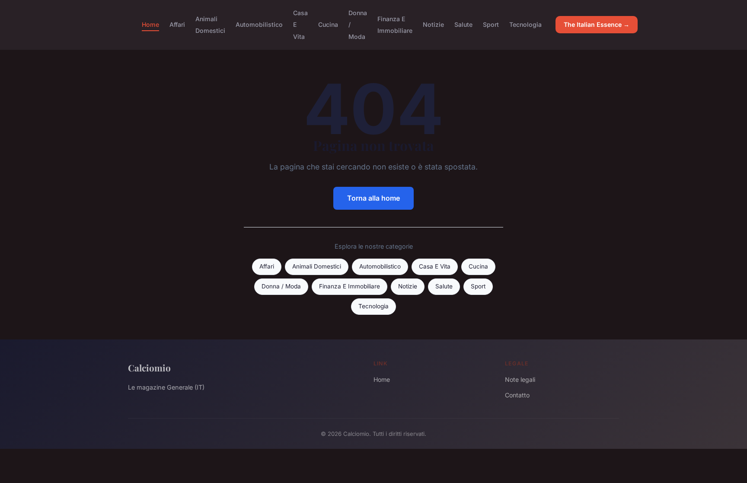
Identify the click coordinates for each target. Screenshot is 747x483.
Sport (491, 24)
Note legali (520, 379)
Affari (177, 24)
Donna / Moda (281, 286)
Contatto (517, 395)
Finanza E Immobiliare (394, 24)
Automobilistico (259, 24)
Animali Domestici (210, 24)
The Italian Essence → (596, 24)
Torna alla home (373, 198)
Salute (463, 24)
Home (150, 24)
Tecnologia (525, 24)
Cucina (328, 24)
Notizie (433, 24)
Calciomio (149, 367)
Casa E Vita (434, 266)
